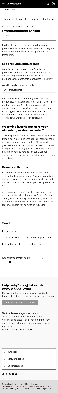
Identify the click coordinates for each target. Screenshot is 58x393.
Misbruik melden (31, 384)
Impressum (46, 388)
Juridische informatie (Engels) (39, 386)
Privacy (5, 384)
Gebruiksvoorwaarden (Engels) (14, 386)
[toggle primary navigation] (4, 4)
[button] (27, 10)
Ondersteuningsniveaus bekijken (19, 329)
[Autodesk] (14, 4)
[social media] (9, 374)
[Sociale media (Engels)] (9, 374)
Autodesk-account (35, 135)
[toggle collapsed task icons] (42, 3)
